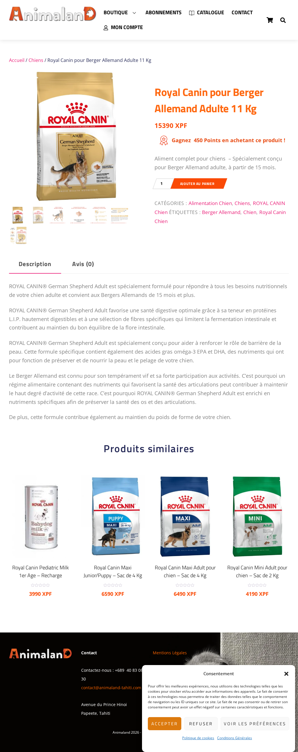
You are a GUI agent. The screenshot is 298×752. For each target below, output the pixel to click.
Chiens (36, 60)
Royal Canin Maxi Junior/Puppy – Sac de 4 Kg (113, 571)
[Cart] (270, 20)
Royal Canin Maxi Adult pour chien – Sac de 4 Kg (185, 571)
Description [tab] (35, 263)
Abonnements (164, 12)
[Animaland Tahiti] (52, 18)
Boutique (116, 12)
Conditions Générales (234, 737)
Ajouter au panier (197, 183)
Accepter (164, 723)
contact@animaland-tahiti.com (111, 687)
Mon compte (126, 27)
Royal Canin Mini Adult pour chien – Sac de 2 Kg (257, 571)
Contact (242, 12)
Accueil (16, 60)
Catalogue (210, 12)
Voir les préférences (255, 723)
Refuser (201, 723)
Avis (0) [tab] (83, 263)
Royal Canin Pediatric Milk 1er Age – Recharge (40, 571)
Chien (249, 212)
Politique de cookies (198, 737)
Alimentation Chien (210, 202)
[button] (286, 674)
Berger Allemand (221, 212)
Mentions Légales (170, 652)
